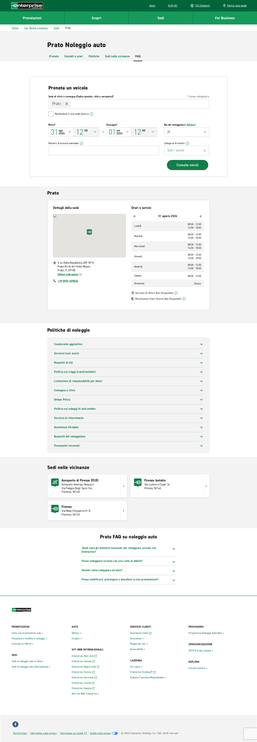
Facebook (15, 724)
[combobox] (128, 104)
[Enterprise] (27, 5)
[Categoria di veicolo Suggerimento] (187, 143)
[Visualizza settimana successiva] (200, 216)
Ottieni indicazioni (68, 274)
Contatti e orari (73, 56)
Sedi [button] (160, 18)
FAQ (137, 56)
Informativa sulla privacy (43, 733)
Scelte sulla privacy (100, 733)
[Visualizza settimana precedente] (134, 216)
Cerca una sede (237, 6)
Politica (191, 125)
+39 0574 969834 (68, 281)
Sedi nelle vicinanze (117, 56)
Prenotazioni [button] (32, 18)
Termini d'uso (20, 733)
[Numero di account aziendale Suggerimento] (81, 143)
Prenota (54, 56)
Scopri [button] (96, 18)
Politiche (94, 56)
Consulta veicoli (187, 165)
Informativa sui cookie (72, 733)
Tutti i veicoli (175, 150)
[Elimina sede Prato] (66, 104)
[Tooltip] (176, 293)
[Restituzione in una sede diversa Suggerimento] (91, 114)
